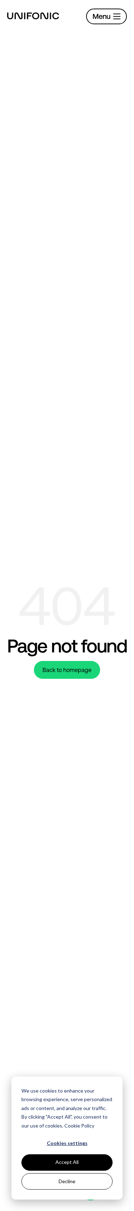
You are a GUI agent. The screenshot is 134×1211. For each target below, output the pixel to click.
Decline (67, 1181)
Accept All (67, 1162)
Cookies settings (67, 1143)
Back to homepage (67, 670)
